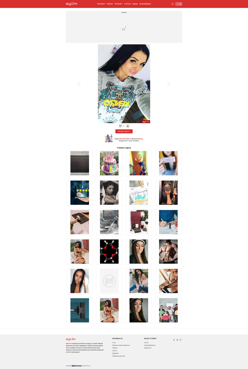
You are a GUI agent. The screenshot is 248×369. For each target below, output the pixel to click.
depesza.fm (147, 348)
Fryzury (118, 4)
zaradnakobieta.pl (149, 345)
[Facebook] (174, 340)
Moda (135, 4)
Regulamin (115, 353)
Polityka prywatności (118, 356)
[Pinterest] (181, 340)
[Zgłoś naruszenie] (128, 126)
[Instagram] (177, 340)
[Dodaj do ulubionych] (120, 126)
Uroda (110, 4)
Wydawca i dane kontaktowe (121, 345)
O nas (114, 342)
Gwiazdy (101, 4)
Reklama (115, 348)
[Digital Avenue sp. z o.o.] (76, 366)
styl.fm (146, 342)
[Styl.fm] (73, 4)
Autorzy (114, 350)
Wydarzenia (145, 4)
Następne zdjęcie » (124, 131)
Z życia (127, 4)
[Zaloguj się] (172, 4)
